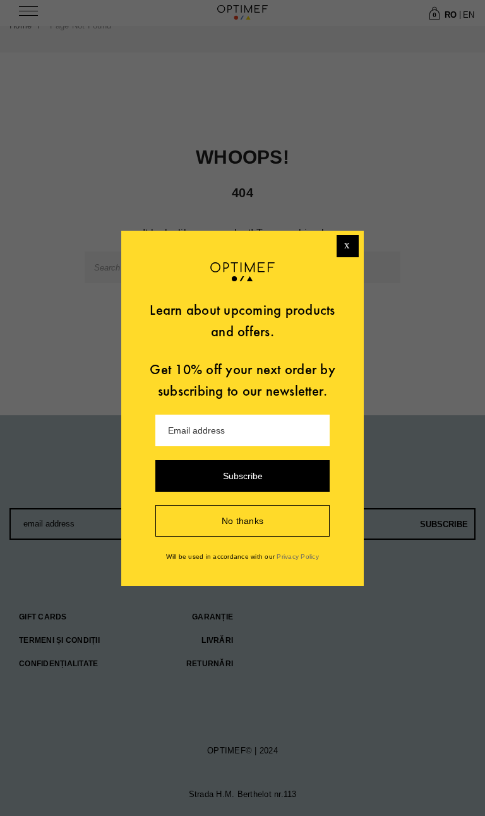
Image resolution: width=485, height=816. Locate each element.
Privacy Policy (298, 556)
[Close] (348, 246)
